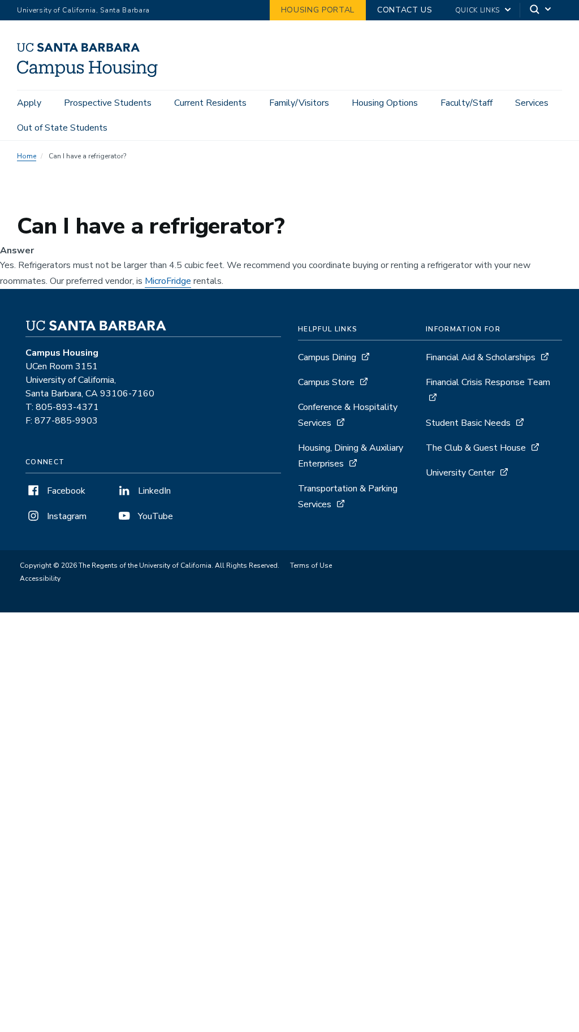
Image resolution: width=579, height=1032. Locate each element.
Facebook (65, 491)
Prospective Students (108, 103)
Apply (29, 103)
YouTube (154, 516)
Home (26, 156)
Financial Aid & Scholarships (480, 357)
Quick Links (477, 10)
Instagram (66, 516)
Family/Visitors (299, 103)
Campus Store (326, 382)
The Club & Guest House (476, 448)
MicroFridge (168, 281)
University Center (460, 473)
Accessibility (40, 578)
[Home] (91, 74)
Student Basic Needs (468, 423)
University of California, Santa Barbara (83, 10)
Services (531, 103)
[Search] (541, 10)
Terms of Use (311, 565)
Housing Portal (318, 10)
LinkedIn (153, 491)
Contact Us (405, 10)
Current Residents (210, 103)
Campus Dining (327, 357)
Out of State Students (62, 128)
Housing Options (385, 103)
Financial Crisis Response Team (488, 382)
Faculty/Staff (466, 103)
